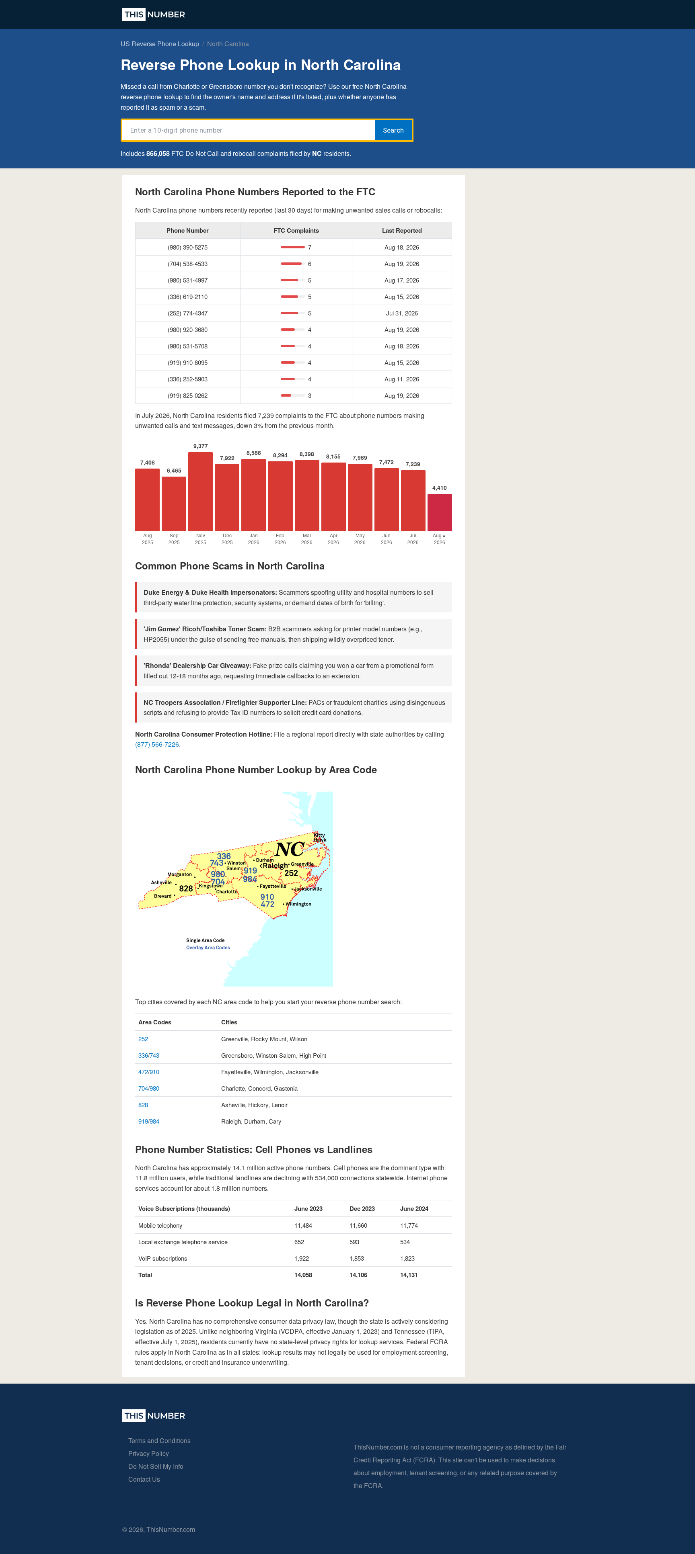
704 (143, 1088)
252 (143, 1038)
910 (154, 1071)
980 (154, 1088)
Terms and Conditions (159, 1440)
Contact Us (144, 1479)
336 (143, 1055)
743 (154, 1055)
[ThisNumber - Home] (153, 1419)
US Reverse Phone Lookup (160, 43)
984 (154, 1121)
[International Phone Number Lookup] (153, 14)
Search (393, 130)
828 (143, 1104)
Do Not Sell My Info (155, 1466)
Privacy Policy (148, 1453)
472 (143, 1071)
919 (143, 1121)
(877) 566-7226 (157, 744)
